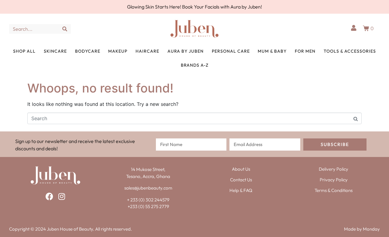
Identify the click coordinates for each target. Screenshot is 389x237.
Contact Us (241, 180)
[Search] (65, 29)
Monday (371, 229)
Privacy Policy (334, 180)
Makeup (117, 51)
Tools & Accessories (350, 51)
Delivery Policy (333, 169)
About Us (241, 169)
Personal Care (231, 51)
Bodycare (87, 51)
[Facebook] (49, 196)
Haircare (147, 51)
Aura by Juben (185, 51)
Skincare (55, 51)
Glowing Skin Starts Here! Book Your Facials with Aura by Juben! (194, 7)
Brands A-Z (194, 65)
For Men (305, 51)
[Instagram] (61, 196)
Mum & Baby (272, 51)
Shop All (24, 51)
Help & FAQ (240, 190)
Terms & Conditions (334, 190)
